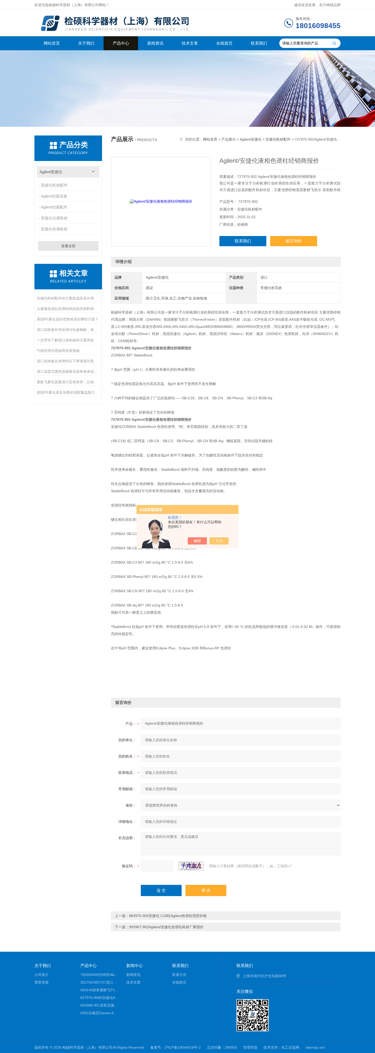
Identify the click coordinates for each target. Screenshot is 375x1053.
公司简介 (41, 975)
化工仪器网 (290, 1047)
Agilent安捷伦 (51, 172)
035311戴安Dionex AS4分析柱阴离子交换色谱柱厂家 (99, 1013)
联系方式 (179, 975)
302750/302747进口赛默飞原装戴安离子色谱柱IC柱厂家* (99, 982)
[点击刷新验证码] (191, 866)
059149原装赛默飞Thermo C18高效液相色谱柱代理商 (99, 990)
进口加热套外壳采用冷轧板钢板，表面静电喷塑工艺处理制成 (68, 330)
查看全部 (68, 246)
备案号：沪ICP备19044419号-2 (175, 1047)
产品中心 (121, 43)
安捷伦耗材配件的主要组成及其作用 (65, 298)
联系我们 (259, 43)
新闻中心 (134, 965)
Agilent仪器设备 (54, 196)
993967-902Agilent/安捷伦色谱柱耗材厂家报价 (166, 927)
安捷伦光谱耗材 (54, 218)
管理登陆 (250, 1047)
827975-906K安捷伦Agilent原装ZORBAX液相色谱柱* (99, 998)
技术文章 (190, 43)
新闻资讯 (155, 43)
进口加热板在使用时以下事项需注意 (65, 361)
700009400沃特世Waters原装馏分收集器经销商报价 (99, 975)
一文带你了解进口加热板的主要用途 (65, 340)
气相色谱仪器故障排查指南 (58, 351)
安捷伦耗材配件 (54, 185)
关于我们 (86, 43)
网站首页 (52, 43)
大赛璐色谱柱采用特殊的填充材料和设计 (68, 309)
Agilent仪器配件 (54, 207)
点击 (93, 172)
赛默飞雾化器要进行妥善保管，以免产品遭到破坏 (68, 382)
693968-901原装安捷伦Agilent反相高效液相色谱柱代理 (99, 1005)
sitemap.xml (315, 1047)
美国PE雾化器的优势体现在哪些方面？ (67, 319)
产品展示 (228, 139)
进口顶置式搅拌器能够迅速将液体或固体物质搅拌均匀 (68, 371)
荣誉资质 (41, 982)
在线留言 (224, 43)
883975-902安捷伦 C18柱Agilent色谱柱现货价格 (168, 916)
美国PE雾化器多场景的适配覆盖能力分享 (68, 392)
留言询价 (293, 241)
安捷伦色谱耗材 (54, 229)
